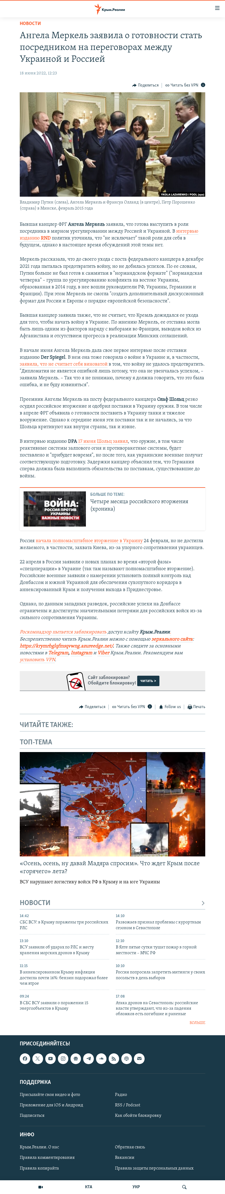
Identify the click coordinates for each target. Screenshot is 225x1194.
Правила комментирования (47, 1158)
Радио (121, 1095)
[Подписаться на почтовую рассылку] (139, 1059)
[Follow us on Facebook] (25, 1059)
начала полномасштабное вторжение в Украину (89, 541)
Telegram (58, 653)
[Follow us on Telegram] (88, 1059)
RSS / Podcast (127, 1105)
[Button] (145, 85)
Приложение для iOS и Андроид (51, 1105)
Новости (30, 23)
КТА (88, 1187)
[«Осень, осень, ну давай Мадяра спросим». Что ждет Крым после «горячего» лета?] (112, 804)
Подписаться (32, 1116)
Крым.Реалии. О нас (39, 1147)
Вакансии (124, 1158)
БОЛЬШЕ (197, 1023)
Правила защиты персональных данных (154, 1168)
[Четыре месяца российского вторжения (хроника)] (55, 509)
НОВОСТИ (35, 903)
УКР (136, 1187)
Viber (103, 653)
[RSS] (114, 1059)
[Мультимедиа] (40, 1187)
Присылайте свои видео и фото (50, 1095)
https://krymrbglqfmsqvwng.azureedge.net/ (66, 646)
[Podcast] (126, 1059)
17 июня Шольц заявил (103, 441)
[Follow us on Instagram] (63, 1059)
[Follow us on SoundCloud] (101, 1059)
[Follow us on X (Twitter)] (37, 1059)
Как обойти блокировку (138, 1116)
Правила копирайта (39, 1168)
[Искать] (184, 1187)
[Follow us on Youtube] (50, 1059)
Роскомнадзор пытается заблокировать (63, 632)
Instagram (81, 653)
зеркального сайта (172, 639)
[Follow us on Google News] (76, 1059)
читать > (148, 681)
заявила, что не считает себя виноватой (64, 364)
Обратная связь (130, 1147)
